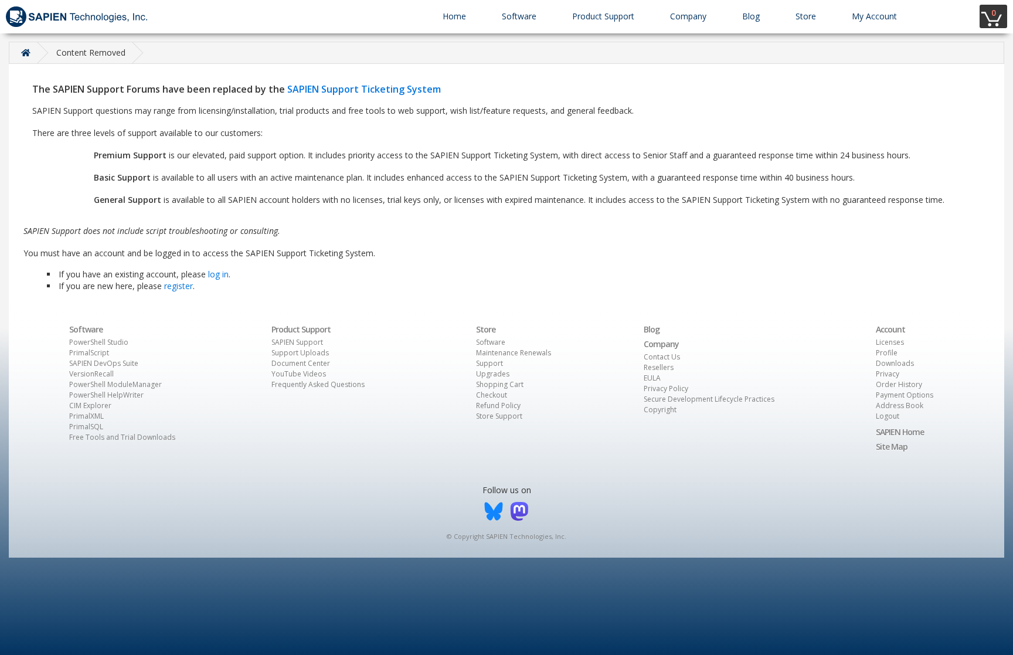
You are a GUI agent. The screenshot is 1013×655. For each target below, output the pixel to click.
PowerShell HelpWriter (106, 395)
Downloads (895, 363)
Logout (887, 416)
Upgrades (492, 374)
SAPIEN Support (297, 342)
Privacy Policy (666, 388)
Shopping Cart (500, 384)
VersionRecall (91, 374)
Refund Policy (498, 405)
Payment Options (904, 395)
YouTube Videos (298, 374)
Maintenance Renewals (513, 353)
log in (218, 274)
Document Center (300, 363)
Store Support (499, 416)
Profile (887, 353)
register (178, 285)
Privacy (887, 374)
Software (519, 16)
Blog (751, 16)
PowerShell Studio (98, 342)
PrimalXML (86, 416)
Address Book (899, 405)
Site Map (891, 446)
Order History (899, 384)
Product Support (603, 16)
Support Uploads (300, 353)
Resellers (659, 367)
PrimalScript (89, 353)
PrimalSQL (86, 427)
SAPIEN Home (900, 431)
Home (454, 16)
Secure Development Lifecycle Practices (709, 399)
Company (688, 16)
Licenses (890, 342)
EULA (652, 378)
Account (890, 329)
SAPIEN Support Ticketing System (364, 89)
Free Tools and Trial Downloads (122, 437)
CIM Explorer (90, 405)
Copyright (660, 410)
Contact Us (662, 357)
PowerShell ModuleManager (115, 384)
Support (489, 363)
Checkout (491, 395)
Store (806, 16)
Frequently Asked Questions (318, 384)
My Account (874, 16)
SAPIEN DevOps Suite (103, 363)
